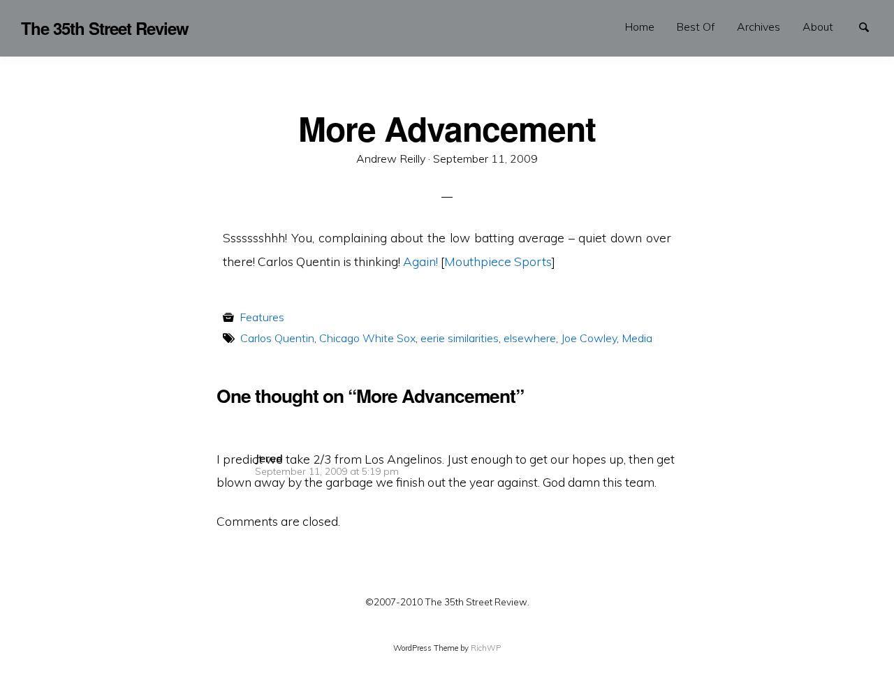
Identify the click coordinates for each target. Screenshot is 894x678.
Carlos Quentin (277, 338)
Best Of (696, 27)
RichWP (486, 648)
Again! (420, 261)
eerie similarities (459, 338)
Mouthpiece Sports (498, 261)
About (818, 27)
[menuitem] (640, 27)
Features (262, 317)
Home (639, 27)
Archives (758, 27)
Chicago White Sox (367, 338)
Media (637, 338)
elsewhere (530, 338)
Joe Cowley (589, 338)
